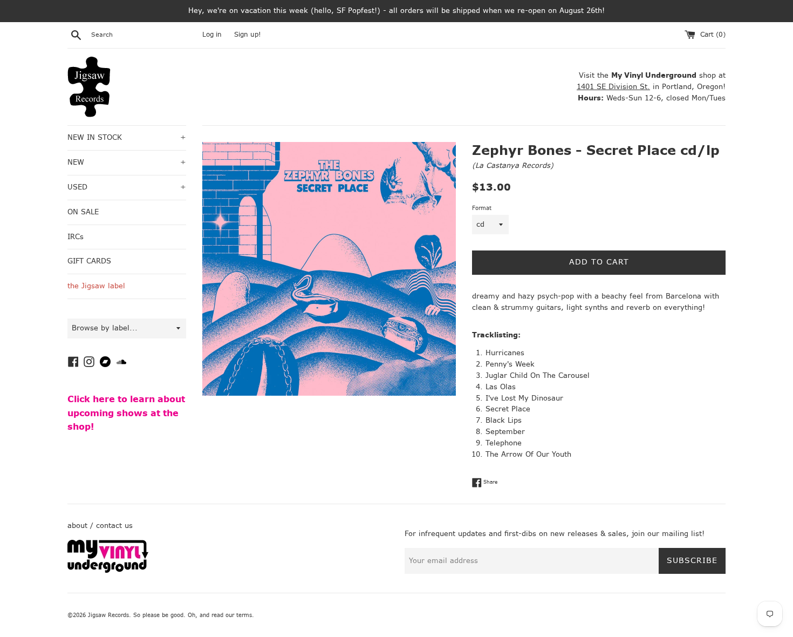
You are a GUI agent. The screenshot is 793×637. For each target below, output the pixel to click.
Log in (212, 34)
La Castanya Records (512, 165)
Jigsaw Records (108, 615)
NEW (126, 162)
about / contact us (100, 525)
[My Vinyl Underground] (107, 570)
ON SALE (83, 211)
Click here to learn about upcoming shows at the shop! (126, 413)
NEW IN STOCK (126, 137)
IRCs (75, 236)
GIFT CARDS (89, 261)
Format (481, 208)
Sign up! (247, 34)
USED (126, 187)
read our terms (231, 615)
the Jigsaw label (96, 285)
